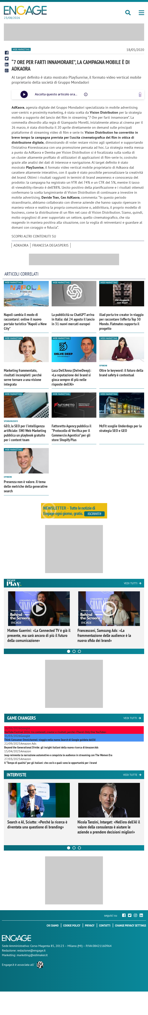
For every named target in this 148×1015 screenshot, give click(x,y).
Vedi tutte (130, 775)
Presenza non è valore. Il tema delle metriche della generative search (26, 486)
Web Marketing (21, 49)
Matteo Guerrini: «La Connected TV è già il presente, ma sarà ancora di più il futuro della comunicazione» (38, 635)
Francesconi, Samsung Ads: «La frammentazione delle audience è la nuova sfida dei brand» (104, 635)
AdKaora (21, 245)
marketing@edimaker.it (32, 955)
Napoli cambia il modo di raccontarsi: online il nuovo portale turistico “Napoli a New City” (25, 321)
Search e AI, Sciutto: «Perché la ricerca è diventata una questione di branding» (37, 824)
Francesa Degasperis (50, 245)
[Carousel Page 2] (74, 651)
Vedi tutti (130, 583)
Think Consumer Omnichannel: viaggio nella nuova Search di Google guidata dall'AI (50, 740)
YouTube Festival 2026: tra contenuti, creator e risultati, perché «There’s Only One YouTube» (55, 732)
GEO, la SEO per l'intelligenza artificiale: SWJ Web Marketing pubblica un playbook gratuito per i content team (25, 433)
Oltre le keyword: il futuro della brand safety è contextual (121, 372)
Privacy (89, 925)
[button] (141, 12)
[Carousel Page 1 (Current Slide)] (68, 651)
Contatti (104, 925)
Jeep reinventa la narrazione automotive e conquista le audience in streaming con (58, 755)
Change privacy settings (130, 925)
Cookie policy (71, 925)
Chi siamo (53, 925)
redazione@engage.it (31, 950)
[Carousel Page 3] (79, 651)
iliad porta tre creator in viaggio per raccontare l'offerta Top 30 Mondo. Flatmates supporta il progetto (121, 321)
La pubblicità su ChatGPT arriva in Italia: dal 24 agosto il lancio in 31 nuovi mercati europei (73, 319)
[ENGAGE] (25, 10)
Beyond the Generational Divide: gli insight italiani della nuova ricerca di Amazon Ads (51, 747)
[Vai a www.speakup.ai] (140, 94)
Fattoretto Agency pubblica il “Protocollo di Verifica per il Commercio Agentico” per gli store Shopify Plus (71, 433)
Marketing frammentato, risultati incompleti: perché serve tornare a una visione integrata (23, 377)
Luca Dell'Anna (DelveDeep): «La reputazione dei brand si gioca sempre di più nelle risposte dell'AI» (71, 377)
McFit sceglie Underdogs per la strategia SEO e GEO (120, 428)
